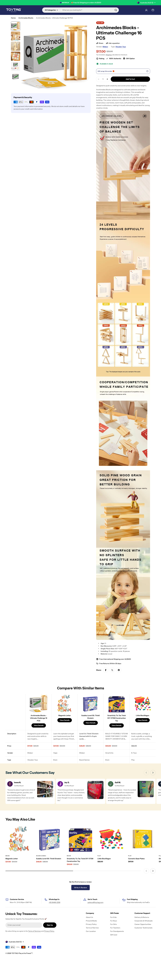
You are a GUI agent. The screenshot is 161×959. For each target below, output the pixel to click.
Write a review (80, 887)
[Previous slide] (146, 772)
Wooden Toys (120, 47)
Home (13, 18)
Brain (7, 856)
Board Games (41, 856)
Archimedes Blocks (25, 18)
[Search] (115, 10)
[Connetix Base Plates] (142, 839)
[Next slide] (153, 772)
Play (99, 856)
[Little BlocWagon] (111, 839)
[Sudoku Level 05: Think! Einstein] (50, 839)
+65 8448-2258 (54, 902)
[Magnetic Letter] (19, 839)
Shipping (108, 55)
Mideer (105, 47)
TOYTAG (14, 953)
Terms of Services (34, 931)
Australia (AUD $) (146, 3)
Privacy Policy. (49, 931)
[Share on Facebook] (105, 670)
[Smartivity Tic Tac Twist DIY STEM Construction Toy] (80, 839)
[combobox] (80, 10)
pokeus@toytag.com (95, 902)
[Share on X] (112, 670)
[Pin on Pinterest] (118, 670)
